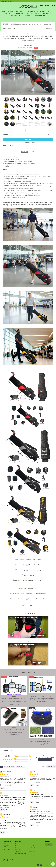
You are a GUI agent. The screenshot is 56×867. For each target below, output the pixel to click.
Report (8, 788)
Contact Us (17, 847)
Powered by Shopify (10, 864)
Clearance (27, 15)
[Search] (44, 16)
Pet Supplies (35, 13)
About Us (17, 845)
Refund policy (31, 851)
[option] (28, 72)
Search (16, 843)
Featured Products (10, 23)
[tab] (24, 152)
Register (47, 5)
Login (41, 5)
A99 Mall (28, 33)
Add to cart (28, 139)
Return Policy (18, 851)
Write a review (44, 759)
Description (24, 151)
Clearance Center (32, 845)
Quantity (5, 134)
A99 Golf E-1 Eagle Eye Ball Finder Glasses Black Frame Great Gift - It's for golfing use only (41, 742)
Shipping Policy (18, 849)
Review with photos (9, 766)
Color (4, 130)
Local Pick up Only (32, 847)
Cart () (53, 5)
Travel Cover (20, 12)
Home (4, 12)
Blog (29, 843)
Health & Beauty (17, 15)
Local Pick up (37, 15)
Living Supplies (46, 13)
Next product (49, 28)
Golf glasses (31, 12)
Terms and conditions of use (21, 853)
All (1, 766)
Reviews (32, 151)
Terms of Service (32, 849)
